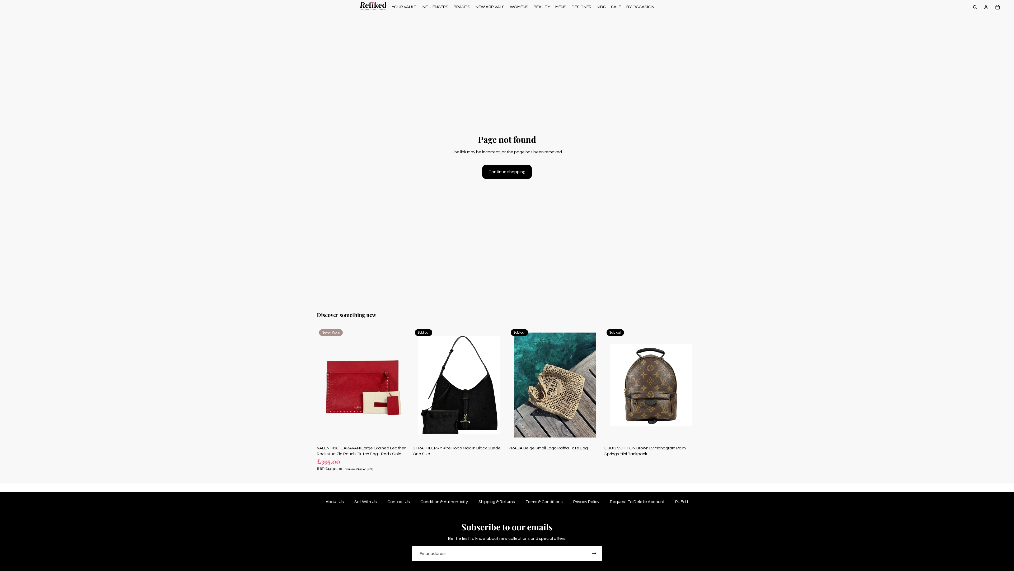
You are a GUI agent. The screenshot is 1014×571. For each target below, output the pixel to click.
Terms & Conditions (544, 502)
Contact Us (398, 502)
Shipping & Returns (496, 502)
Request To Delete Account (637, 502)
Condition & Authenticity (444, 502)
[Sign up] (594, 553)
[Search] (975, 7)
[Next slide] (402, 385)
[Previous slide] (325, 385)
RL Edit (681, 502)
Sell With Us (365, 502)
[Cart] (997, 7)
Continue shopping (507, 172)
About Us (335, 502)
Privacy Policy (586, 502)
